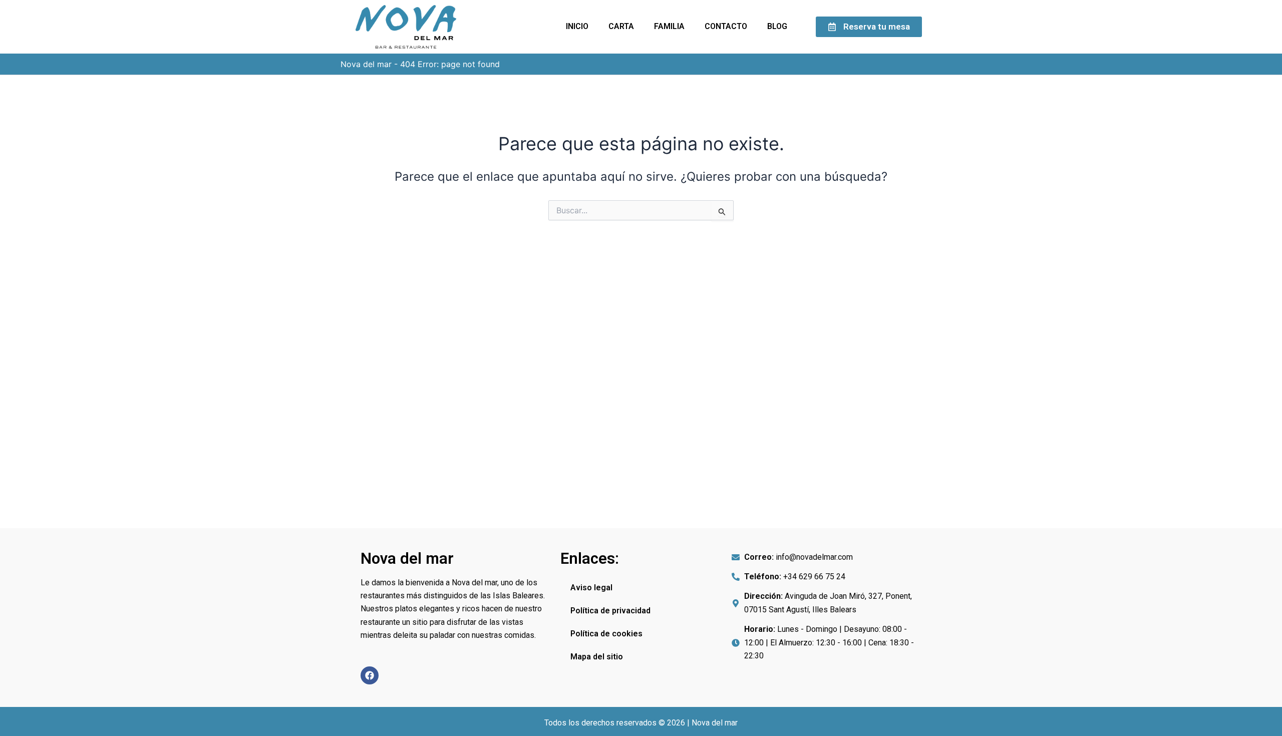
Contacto (726, 26)
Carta (621, 26)
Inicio (577, 26)
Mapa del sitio (596, 656)
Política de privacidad (610, 610)
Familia (669, 26)
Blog (777, 26)
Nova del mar (366, 64)
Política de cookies (606, 633)
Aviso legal (591, 587)
